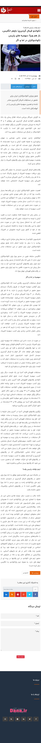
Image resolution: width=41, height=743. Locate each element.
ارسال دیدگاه (21, 657)
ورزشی (27, 86)
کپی (35, 589)
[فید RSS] (12, 594)
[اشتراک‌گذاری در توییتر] (29, 594)
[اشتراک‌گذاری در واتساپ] (23, 594)
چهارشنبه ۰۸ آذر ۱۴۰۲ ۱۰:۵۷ (28, 76)
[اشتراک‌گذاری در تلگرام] (18, 594)
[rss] (11, 719)
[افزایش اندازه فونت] (18, 78)
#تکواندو (25, 573)
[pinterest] (17, 719)
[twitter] (29, 719)
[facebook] (35, 719)
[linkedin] (23, 719)
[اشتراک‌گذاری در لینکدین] (6, 594)
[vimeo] (5, 719)
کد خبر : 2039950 (31, 78)
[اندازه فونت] (14, 78)
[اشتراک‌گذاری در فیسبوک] (35, 594)
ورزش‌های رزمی (17, 86)
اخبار (34, 86)
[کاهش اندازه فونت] (11, 78)
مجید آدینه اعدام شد (28, 20)
